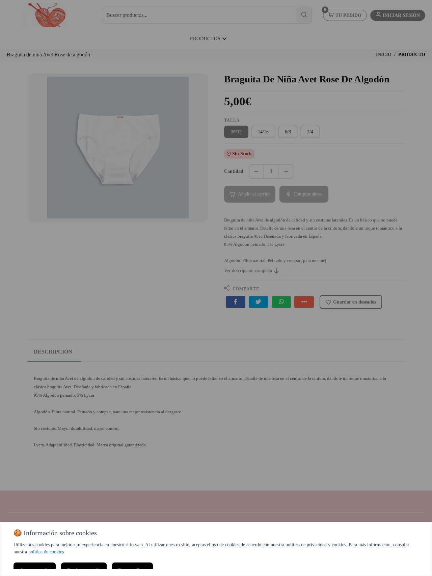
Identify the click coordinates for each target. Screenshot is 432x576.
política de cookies (46, 551)
